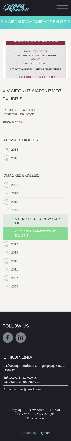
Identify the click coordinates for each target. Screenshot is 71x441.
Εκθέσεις (23, 414)
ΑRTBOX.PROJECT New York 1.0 (37, 221)
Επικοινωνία (35, 418)
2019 (14, 202)
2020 (14, 193)
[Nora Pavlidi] (16, 4)
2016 (14, 252)
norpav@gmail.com (27, 389)
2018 (14, 210)
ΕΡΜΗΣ (17, 121)
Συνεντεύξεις (45, 414)
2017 (14, 244)
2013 (14, 158)
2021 (14, 185)
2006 (14, 286)
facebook (8, 337)
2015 (14, 261)
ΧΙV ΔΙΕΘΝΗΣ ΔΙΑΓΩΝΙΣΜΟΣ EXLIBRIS (35, 233)
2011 (14, 269)
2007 (14, 278)
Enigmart (43, 433)
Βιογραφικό (36, 410)
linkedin (21, 337)
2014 (14, 149)
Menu (62, 7)
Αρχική (16, 410)
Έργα (56, 410)
